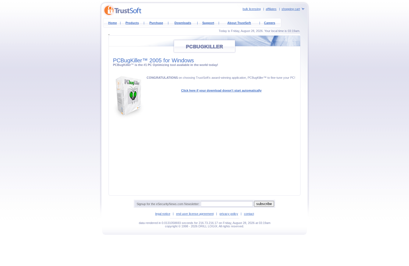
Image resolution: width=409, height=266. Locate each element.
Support (208, 22)
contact (249, 213)
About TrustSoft (239, 22)
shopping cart (291, 9)
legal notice (162, 213)
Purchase (156, 22)
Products (132, 22)
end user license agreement (195, 213)
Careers (269, 22)
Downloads (182, 22)
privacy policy (229, 213)
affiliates (271, 9)
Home (112, 22)
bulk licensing (252, 9)
